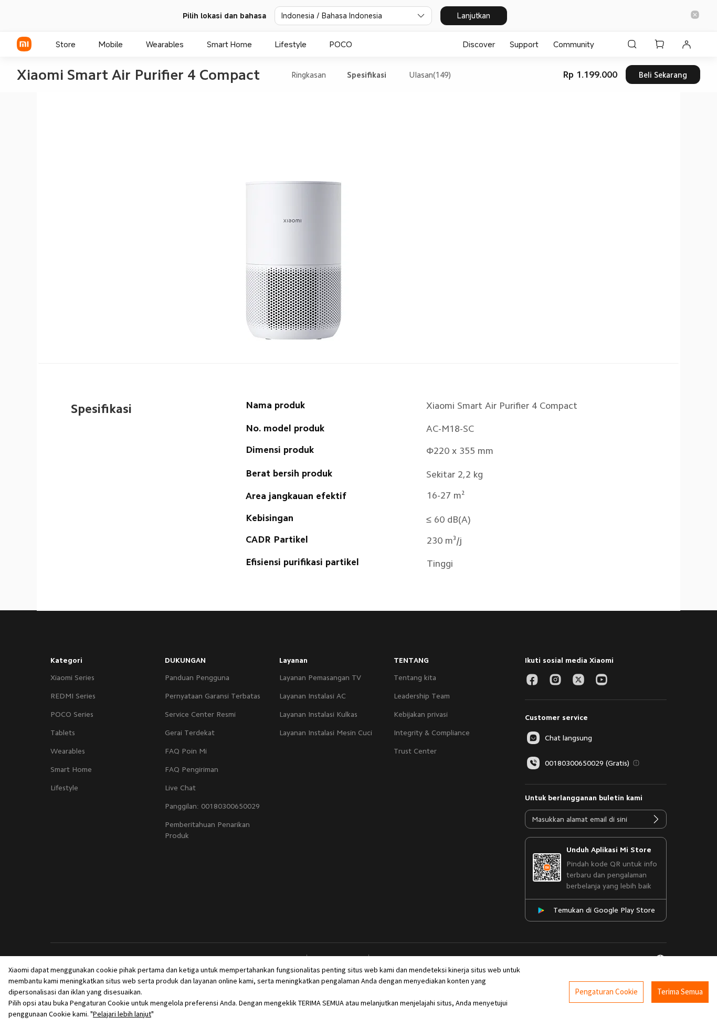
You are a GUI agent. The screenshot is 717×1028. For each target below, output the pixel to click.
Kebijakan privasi (421, 714)
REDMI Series (73, 696)
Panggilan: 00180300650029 (212, 806)
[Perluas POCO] (357, 44)
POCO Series (71, 714)
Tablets (62, 732)
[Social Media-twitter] (578, 679)
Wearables (67, 751)
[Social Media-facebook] (532, 679)
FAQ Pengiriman (191, 769)
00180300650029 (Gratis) (587, 763)
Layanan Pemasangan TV (320, 677)
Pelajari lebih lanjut (122, 1014)
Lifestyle (64, 787)
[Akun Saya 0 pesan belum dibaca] (686, 44)
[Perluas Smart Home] (257, 44)
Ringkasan (308, 75)
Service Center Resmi (200, 714)
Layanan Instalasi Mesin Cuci (325, 732)
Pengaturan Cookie (606, 992)
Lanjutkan (473, 15)
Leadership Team (422, 696)
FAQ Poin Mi (186, 751)
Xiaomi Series (72, 677)
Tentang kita (415, 677)
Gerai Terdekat (190, 732)
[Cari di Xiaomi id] (632, 44)
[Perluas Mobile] (128, 44)
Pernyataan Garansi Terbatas (212, 696)
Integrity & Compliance (432, 732)
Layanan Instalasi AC (312, 696)
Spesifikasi (366, 75)
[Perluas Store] (81, 44)
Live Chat (180, 787)
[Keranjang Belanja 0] (659, 44)
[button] (695, 15)
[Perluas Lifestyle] (311, 44)
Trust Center (415, 751)
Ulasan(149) (430, 75)
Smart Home (71, 769)
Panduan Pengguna (197, 677)
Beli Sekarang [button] (663, 75)
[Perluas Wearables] (189, 44)
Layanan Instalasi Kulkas (318, 714)
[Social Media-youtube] (601, 679)
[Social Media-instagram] (555, 679)
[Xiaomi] (24, 44)
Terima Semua (680, 992)
